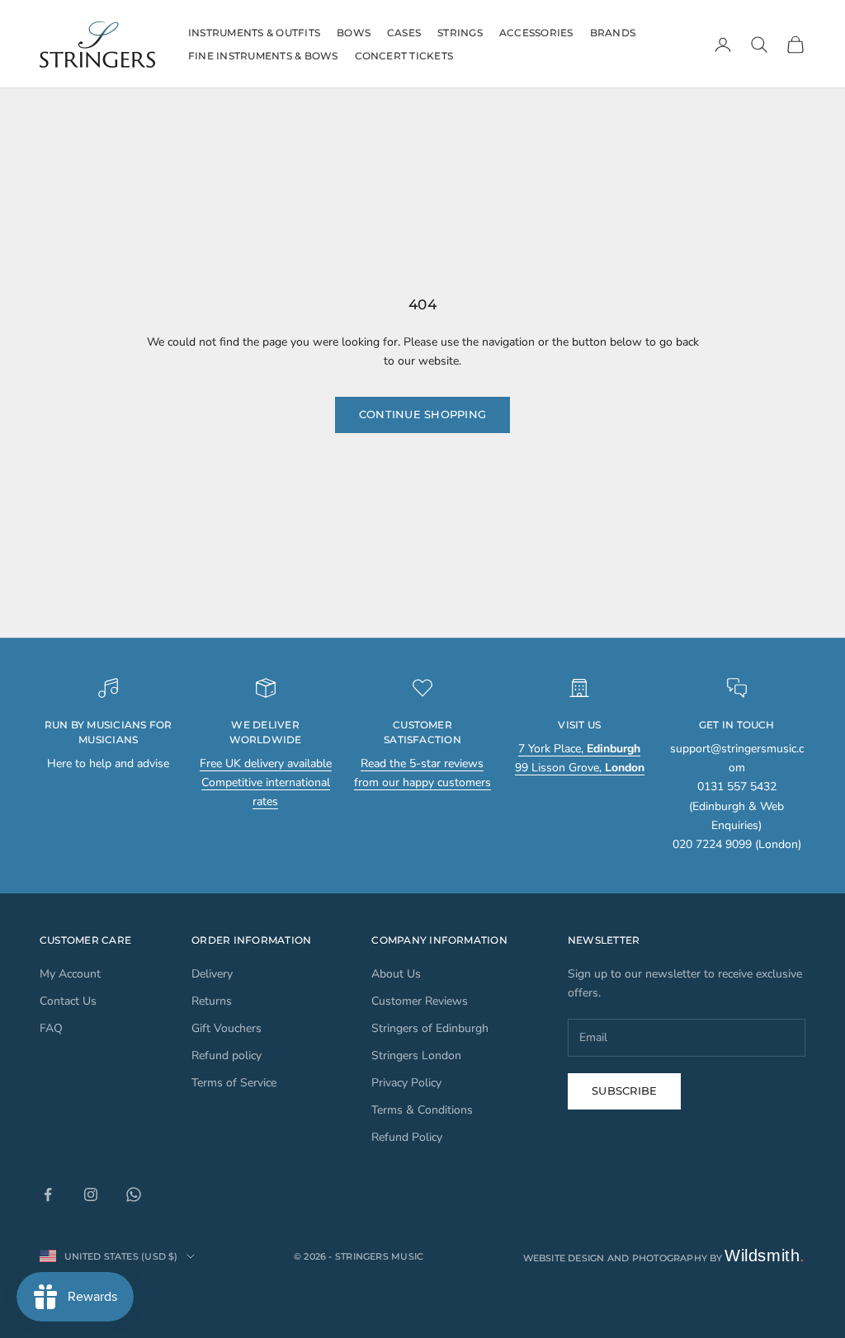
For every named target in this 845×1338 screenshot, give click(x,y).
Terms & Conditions (422, 1110)
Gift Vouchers (226, 1028)
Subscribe (624, 1090)
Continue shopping (422, 414)
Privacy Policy (406, 1083)
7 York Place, (579, 748)
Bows (354, 32)
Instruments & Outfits (254, 32)
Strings (460, 32)
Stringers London (416, 1055)
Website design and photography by (664, 1258)
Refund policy (226, 1055)
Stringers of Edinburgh (430, 1028)
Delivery (212, 974)
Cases (404, 32)
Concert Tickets (404, 55)
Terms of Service (233, 1083)
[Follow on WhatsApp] (133, 1194)
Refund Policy (406, 1137)
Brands (612, 32)
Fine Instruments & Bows (263, 55)
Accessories (536, 32)
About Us (396, 974)
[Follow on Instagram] (91, 1194)
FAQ (51, 1028)
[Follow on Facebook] (48, 1194)
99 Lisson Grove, (579, 767)
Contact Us (68, 1001)
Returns (211, 1001)
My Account (70, 974)
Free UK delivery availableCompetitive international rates (266, 782)
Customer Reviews (419, 1001)
